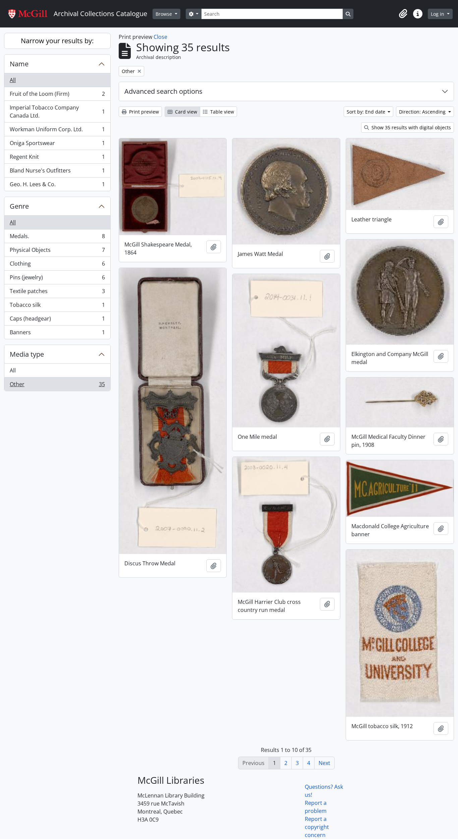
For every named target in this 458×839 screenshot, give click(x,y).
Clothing (57, 265)
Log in (438, 14)
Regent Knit (57, 158)
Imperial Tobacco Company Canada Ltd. (57, 111)
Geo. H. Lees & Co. (57, 186)
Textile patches (57, 292)
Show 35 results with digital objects (410, 127)
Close (160, 37)
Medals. (57, 237)
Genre (19, 206)
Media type (27, 354)
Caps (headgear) (57, 320)
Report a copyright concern (317, 827)
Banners (57, 334)
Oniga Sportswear (57, 144)
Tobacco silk (57, 306)
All (13, 80)
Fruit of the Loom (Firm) (57, 95)
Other (57, 385)
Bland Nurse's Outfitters (57, 172)
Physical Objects (57, 251)
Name (19, 63)
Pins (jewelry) (57, 279)
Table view (221, 112)
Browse (164, 14)
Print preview (143, 112)
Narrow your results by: (57, 40)
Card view (185, 112)
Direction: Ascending (423, 112)
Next (324, 763)
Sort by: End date (367, 112)
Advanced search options (163, 91)
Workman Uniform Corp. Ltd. (57, 131)
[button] (403, 13)
